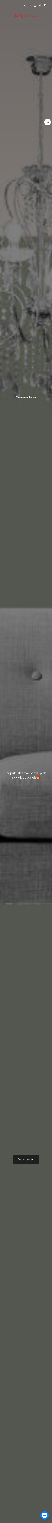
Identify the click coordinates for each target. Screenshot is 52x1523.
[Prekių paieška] (47, 122)
